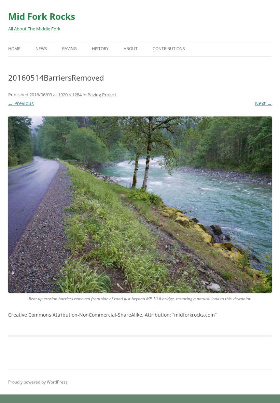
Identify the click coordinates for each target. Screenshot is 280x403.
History (100, 49)
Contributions (169, 49)
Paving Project (101, 95)
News (41, 49)
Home (14, 49)
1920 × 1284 (70, 95)
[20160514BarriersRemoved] (140, 204)
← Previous (21, 103)
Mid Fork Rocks (41, 16)
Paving (69, 49)
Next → (263, 103)
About (131, 49)
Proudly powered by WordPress (38, 382)
